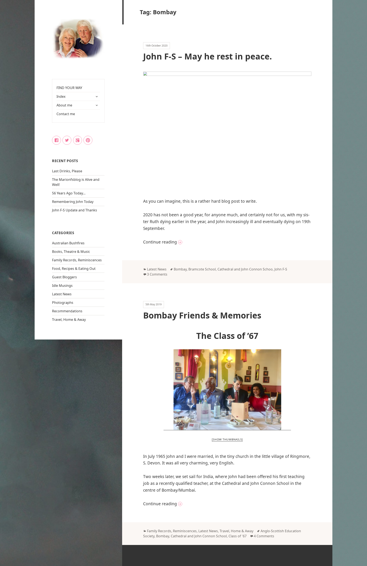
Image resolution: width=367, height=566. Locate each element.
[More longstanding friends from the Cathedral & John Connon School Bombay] (227, 389)
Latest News (62, 294)
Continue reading (190, 242)
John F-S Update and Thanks (74, 210)
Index (60, 96)
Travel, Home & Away (69, 319)
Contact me (65, 114)
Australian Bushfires (68, 243)
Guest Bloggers (64, 277)
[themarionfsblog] (78, 39)
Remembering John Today (72, 201)
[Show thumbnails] (227, 439)
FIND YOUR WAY (69, 87)
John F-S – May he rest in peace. (207, 56)
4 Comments (264, 536)
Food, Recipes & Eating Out (74, 268)
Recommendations (67, 311)
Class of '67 (238, 536)
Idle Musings (62, 285)
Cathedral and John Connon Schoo (245, 269)
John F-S (280, 269)
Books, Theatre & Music (71, 251)
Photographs (62, 302)
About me (64, 105)
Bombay (180, 269)
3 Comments (157, 274)
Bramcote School (202, 269)
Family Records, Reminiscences (77, 260)
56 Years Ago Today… (69, 193)
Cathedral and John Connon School (199, 536)
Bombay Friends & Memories (202, 315)
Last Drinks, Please (67, 171)
